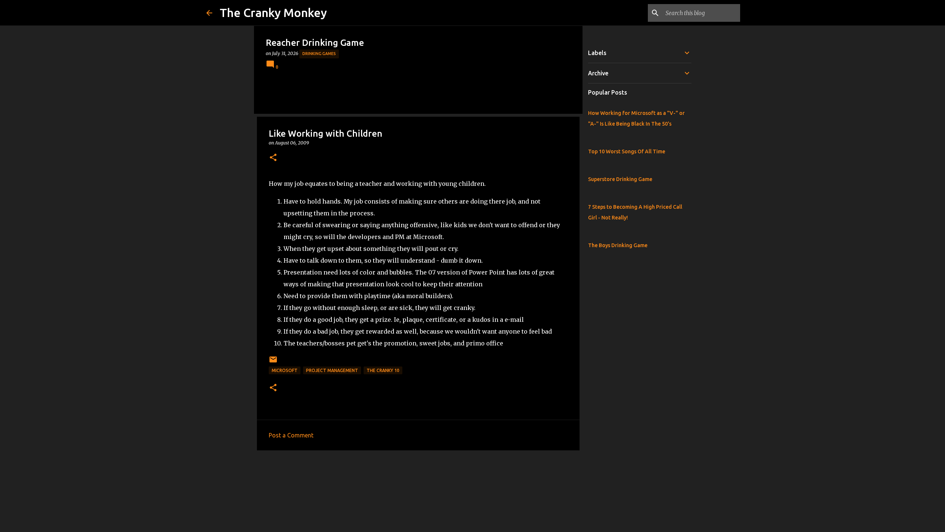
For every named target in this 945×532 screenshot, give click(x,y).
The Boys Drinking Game (617, 245)
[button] (273, 158)
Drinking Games (319, 53)
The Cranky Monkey (273, 12)
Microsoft (285, 370)
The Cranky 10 (383, 370)
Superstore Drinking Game (620, 179)
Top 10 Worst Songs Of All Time (626, 151)
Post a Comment (291, 435)
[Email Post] (273, 362)
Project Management (332, 370)
